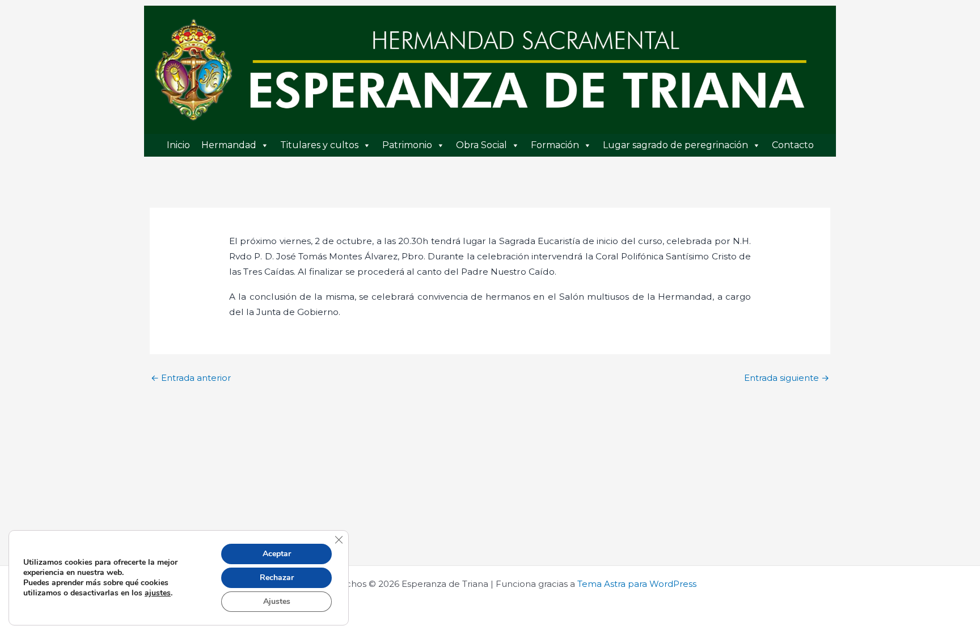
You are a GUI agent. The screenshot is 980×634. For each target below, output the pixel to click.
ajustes (158, 593)
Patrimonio (407, 145)
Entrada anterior (191, 377)
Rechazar (277, 577)
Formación (555, 145)
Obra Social (481, 145)
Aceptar (277, 553)
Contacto (793, 145)
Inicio (178, 145)
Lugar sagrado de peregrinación (675, 145)
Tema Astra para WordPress (636, 583)
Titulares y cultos (319, 145)
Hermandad (228, 145)
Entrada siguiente (786, 377)
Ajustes (276, 601)
